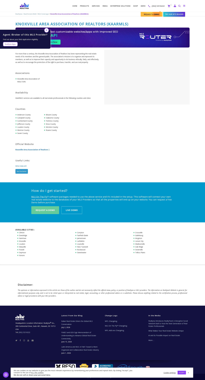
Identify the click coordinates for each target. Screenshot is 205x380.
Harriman (22, 238)
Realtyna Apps (10, 44)
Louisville (80, 244)
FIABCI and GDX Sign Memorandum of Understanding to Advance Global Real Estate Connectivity (78, 335)
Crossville (138, 232)
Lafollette (80, 241)
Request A (151, 14)
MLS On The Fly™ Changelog (116, 326)
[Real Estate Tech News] (33, 340)
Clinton (21, 232)
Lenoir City (139, 241)
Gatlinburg (139, 235)
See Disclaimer (22, 171)
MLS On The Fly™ (40, 196)
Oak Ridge (139, 247)
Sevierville (139, 250)
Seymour (22, 252)
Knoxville (22, 241)
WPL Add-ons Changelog (114, 330)
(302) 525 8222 (158, 6)
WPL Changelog (111, 321)
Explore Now (51, 42)
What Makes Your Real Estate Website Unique (166, 331)
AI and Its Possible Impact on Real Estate (164, 335)
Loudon (22, 244)
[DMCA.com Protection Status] (84, 367)
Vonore (22, 255)
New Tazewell (82, 247)
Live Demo (72, 210)
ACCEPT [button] (181, 372)
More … (151, 340)
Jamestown (81, 238)
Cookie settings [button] (170, 373)
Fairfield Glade (82, 235)
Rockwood (81, 250)
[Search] (179, 6)
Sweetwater (81, 252)
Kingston (138, 238)
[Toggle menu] (183, 5)
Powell (21, 250)
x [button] (188, 372)
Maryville (22, 247)
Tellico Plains (140, 252)
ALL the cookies (37, 372)
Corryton (80, 232)
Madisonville (140, 244)
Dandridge (23, 235)
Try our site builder (174, 14)
